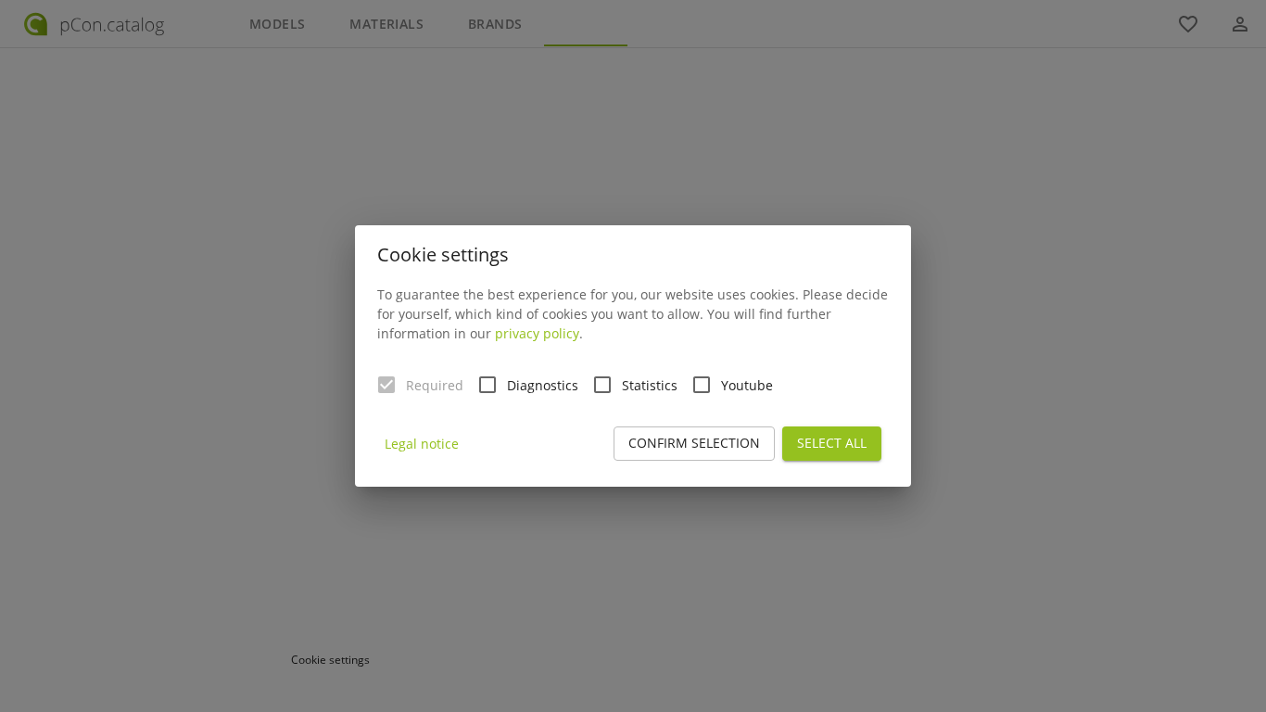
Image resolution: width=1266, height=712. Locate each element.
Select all (832, 442)
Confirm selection (694, 442)
